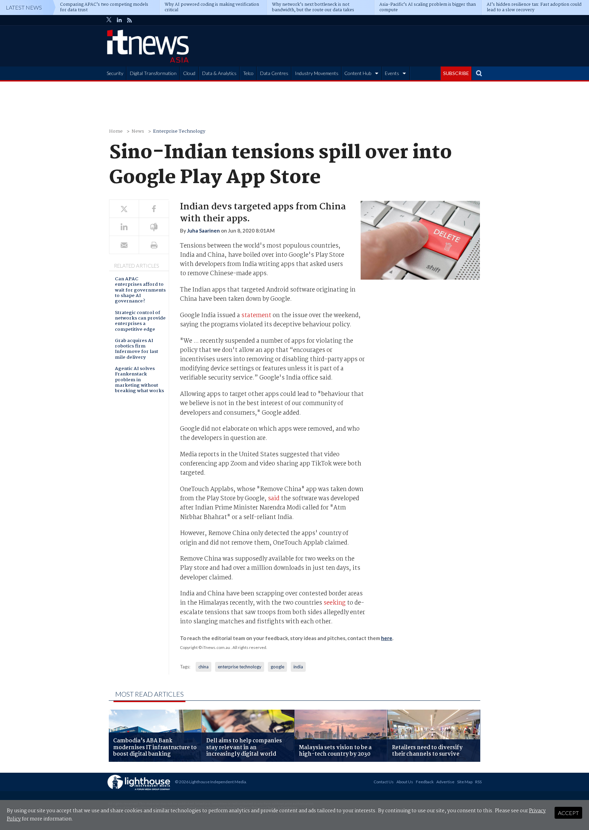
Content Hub (357, 73)
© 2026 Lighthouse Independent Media (210, 781)
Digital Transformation (153, 73)
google (277, 666)
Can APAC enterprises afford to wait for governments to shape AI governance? (140, 290)
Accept (568, 813)
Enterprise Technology (179, 131)
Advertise (445, 781)
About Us (404, 781)
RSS (478, 781)
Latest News (24, 7)
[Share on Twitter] (124, 209)
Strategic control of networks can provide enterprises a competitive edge (140, 321)
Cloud (189, 73)
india (298, 666)
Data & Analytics (219, 73)
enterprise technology (239, 666)
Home (116, 131)
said (274, 499)
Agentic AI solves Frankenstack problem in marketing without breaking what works (139, 380)
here (386, 638)
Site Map (464, 781)
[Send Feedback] (154, 227)
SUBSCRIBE (456, 73)
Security (115, 73)
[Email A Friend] (124, 245)
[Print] (154, 245)
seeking (334, 603)
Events (392, 73)
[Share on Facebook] (154, 209)
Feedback (425, 781)
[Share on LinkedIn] (124, 227)
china (203, 666)
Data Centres (274, 73)
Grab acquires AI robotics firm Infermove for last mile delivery (136, 349)
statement (256, 316)
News (138, 131)
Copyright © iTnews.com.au (205, 647)
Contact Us (384, 781)
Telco (248, 73)
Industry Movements (316, 73)
